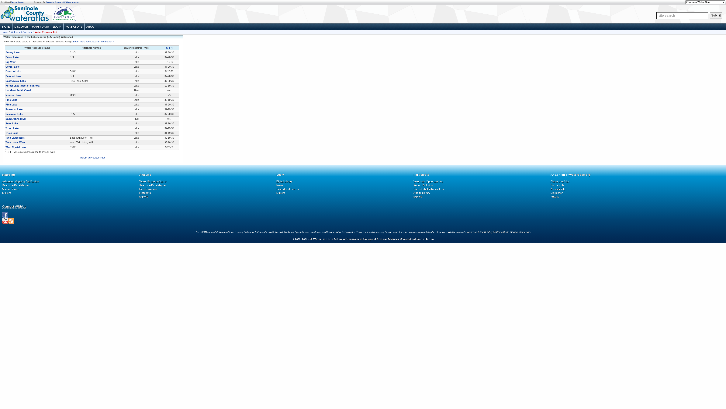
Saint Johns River (15, 118)
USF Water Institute (70, 2)
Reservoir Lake (14, 114)
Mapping (8, 174)
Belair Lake (12, 57)
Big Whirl (10, 62)
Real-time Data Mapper (15, 185)
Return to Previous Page (92, 157)
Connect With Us (14, 206)
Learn (57, 26)
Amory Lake (12, 52)
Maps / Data (40, 26)
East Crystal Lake (15, 81)
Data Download (148, 188)
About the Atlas (560, 181)
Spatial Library (10, 188)
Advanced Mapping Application (20, 181)
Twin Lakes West (15, 142)
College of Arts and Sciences (381, 238)
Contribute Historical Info (428, 188)
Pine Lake (11, 99)
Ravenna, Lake (13, 109)
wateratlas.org (579, 174)
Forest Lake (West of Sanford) (22, 85)
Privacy (555, 196)
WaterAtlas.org (17, 2)
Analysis (145, 174)
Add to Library (421, 192)
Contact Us (557, 185)
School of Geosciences (348, 238)
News (279, 185)
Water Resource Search (153, 181)
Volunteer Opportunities (428, 181)
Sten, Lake (11, 123)
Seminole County (53, 2)
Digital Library (284, 181)
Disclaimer (557, 192)
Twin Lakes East (14, 137)
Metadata (145, 192)
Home (6, 26)
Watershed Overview (21, 32)
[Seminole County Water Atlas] (24, 13)
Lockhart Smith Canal (18, 90)
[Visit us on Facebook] (5, 215)
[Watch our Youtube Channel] (5, 221)
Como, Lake (12, 66)
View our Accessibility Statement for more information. (498, 231)
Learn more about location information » (93, 41)
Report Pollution (423, 185)
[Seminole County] (75, 14)
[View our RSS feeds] (11, 221)
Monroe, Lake (13, 95)
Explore (6, 192)
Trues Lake (11, 133)
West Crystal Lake (15, 147)
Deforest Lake (13, 76)
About (91, 26)
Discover (21, 26)
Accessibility (558, 188)
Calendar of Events (287, 188)
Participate (73, 26)
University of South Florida (417, 238)
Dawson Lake (13, 71)
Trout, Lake (12, 128)
